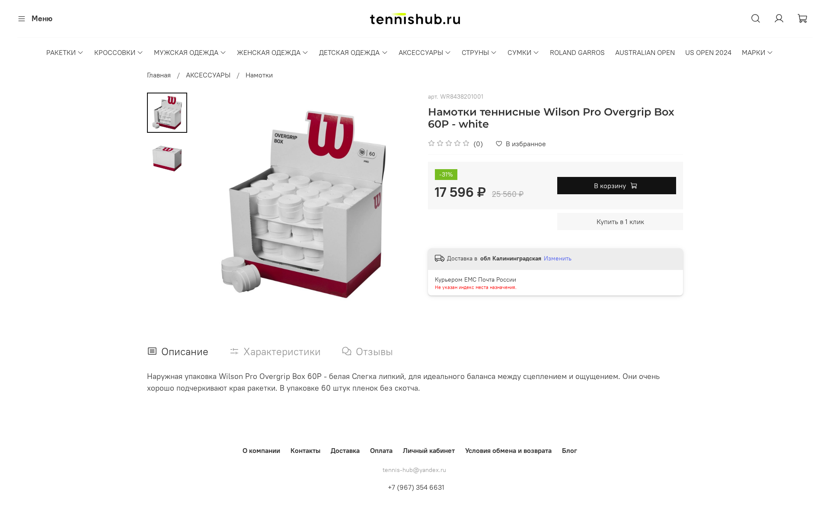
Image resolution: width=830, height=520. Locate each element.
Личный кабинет (429, 450)
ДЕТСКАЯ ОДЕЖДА (349, 52)
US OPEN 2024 (708, 52)
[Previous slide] (208, 204)
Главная (159, 75)
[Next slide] (397, 204)
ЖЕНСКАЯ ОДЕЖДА (268, 52)
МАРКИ (753, 52)
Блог (569, 450)
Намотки (259, 75)
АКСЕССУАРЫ (421, 52)
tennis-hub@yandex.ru (414, 470)
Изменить (557, 258)
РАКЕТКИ (61, 52)
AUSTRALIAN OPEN (645, 52)
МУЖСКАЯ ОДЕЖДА (186, 52)
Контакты (305, 450)
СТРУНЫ (475, 52)
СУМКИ (519, 52)
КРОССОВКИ (114, 52)
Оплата (381, 450)
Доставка (345, 450)
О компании (261, 450)
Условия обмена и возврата (508, 450)
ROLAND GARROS (577, 52)
